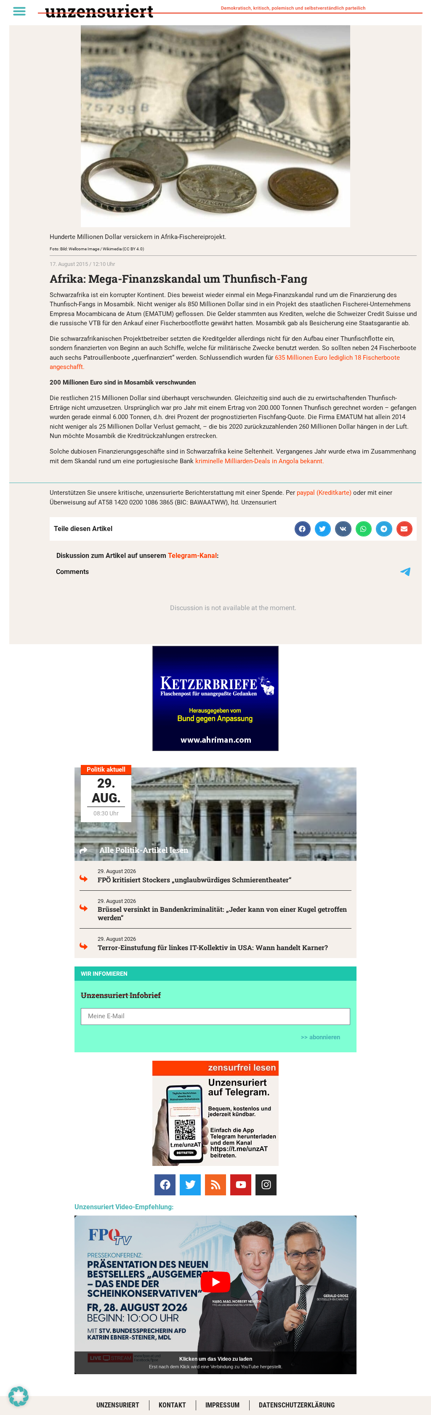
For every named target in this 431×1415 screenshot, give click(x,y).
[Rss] (215, 1184)
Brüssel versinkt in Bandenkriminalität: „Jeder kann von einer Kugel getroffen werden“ (222, 913)
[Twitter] (190, 1184)
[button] (19, 11)
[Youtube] (240, 1184)
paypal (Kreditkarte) (324, 492)
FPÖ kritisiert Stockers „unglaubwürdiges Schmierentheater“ (195, 879)
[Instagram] (266, 1184)
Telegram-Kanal (192, 556)
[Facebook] (165, 1184)
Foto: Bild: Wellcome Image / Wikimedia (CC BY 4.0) (97, 249)
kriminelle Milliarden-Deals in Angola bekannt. (260, 461)
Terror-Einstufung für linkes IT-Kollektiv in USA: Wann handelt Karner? (213, 947)
